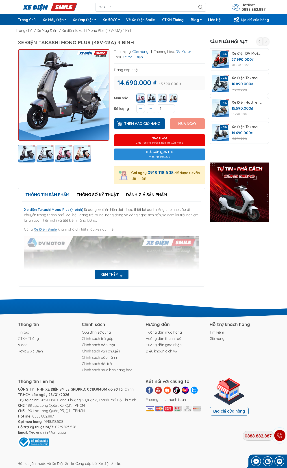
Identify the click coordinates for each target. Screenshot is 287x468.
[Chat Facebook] (256, 461)
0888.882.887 (43, 416)
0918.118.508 (53, 421)
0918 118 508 (161, 172)
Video (23, 345)
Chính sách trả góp (97, 338)
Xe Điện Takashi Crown (247, 78)
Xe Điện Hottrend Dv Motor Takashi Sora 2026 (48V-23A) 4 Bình (247, 102)
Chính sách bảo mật (98, 345)
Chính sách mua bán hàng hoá (107, 370)
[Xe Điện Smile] (47, 6)
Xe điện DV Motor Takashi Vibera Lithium (247, 53)
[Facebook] (149, 390)
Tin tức (23, 332)
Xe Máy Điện (53, 19)
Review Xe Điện (30, 351)
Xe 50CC (109, 19)
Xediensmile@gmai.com (48, 432)
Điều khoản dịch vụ (161, 351)
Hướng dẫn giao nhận (164, 345)
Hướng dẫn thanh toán (164, 338)
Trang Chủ (26, 19)
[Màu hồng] (140, 98)
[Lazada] (185, 390)
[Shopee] (167, 390)
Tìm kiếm (217, 332)
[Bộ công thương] (33, 442)
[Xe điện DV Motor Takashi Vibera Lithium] (220, 59)
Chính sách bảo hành (99, 357)
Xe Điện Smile (63, 463)
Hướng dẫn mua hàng (164, 332)
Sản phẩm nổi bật (229, 41)
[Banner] (239, 192)
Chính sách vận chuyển (101, 351)
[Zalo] (194, 390)
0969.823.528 (65, 427)
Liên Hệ (214, 19)
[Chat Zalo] (268, 461)
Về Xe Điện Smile (140, 19)
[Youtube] (158, 390)
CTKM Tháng (173, 19)
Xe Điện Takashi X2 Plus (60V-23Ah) (247, 127)
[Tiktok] (176, 390)
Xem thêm (109, 274)
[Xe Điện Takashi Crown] (220, 83)
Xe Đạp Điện (83, 19)
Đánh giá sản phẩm (146, 194)
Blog (195, 19)
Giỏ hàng (217, 338)
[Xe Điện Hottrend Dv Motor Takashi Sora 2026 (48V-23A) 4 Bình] (220, 108)
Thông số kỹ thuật (97, 194)
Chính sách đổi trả (97, 363)
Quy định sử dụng (96, 332)
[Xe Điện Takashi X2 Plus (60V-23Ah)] (220, 132)
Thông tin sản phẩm (47, 194)
